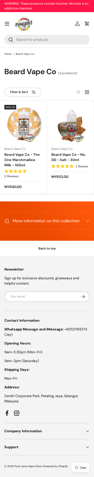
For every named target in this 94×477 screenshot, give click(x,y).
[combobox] (47, 39)
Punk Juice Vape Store (28, 466)
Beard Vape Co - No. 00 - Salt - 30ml (68, 157)
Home (8, 54)
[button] (87, 24)
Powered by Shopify (55, 466)
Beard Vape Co (25, 54)
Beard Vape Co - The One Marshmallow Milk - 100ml (22, 159)
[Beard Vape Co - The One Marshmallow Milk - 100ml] (23, 124)
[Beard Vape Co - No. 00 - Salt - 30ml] (70, 124)
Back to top (47, 248)
